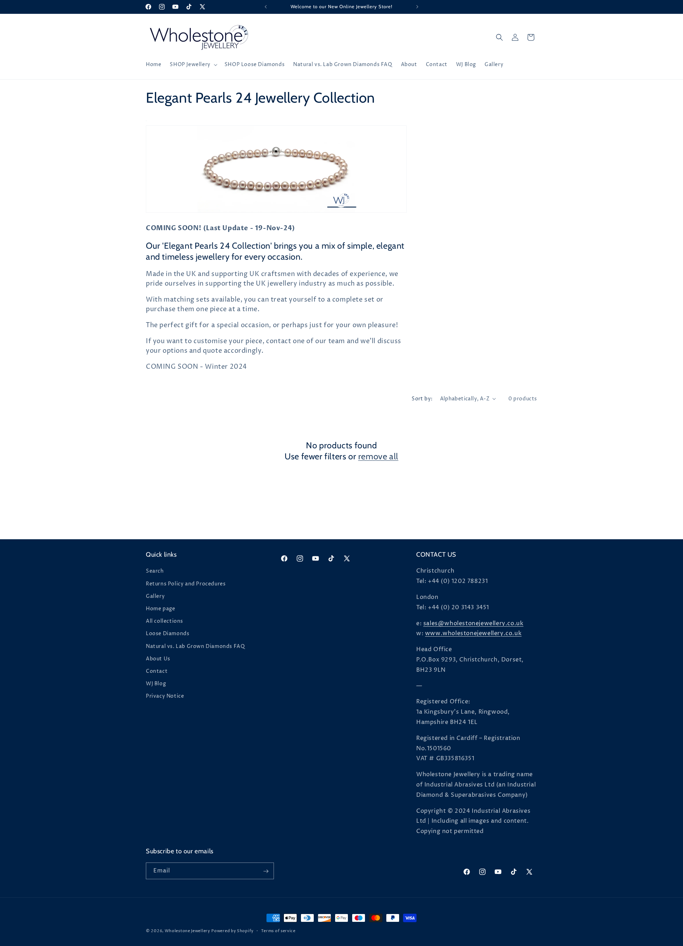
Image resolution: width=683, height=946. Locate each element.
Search (155, 571)
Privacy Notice (165, 696)
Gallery (155, 596)
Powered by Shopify (232, 931)
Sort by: (422, 398)
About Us (158, 658)
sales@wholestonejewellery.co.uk (473, 623)
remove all (378, 456)
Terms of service (278, 930)
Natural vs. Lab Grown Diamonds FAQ (195, 646)
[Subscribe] (266, 871)
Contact (157, 671)
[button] (192, 64)
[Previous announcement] (266, 6)
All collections (164, 621)
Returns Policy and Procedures (186, 583)
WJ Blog (156, 683)
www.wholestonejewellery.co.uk (473, 634)
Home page (160, 608)
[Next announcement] (417, 6)
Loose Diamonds (167, 634)
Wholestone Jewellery (187, 931)
